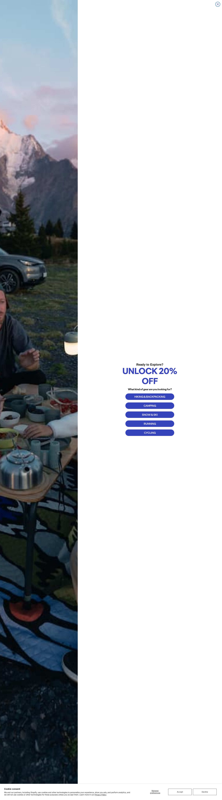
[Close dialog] (217, 4)
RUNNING (150, 423)
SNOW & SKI (150, 414)
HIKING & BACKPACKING (149, 396)
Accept (180, 792)
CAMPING (150, 405)
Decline (205, 792)
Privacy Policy (100, 795)
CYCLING (150, 432)
